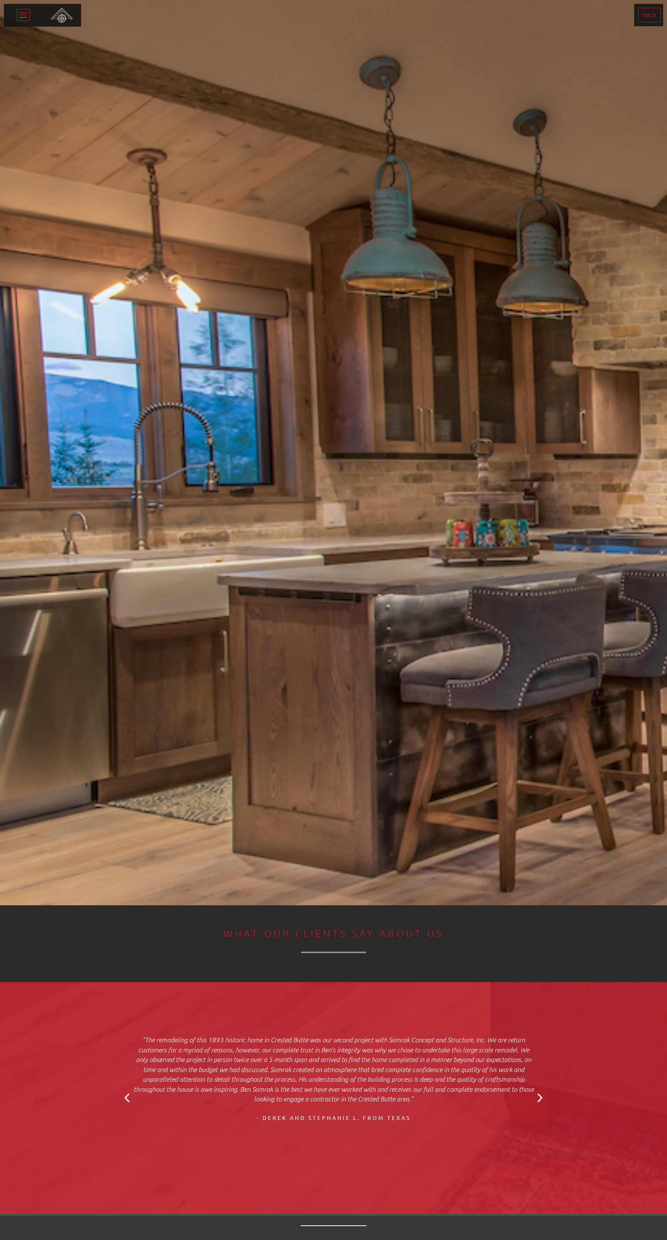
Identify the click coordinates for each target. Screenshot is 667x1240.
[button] (127, 1098)
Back (649, 15)
